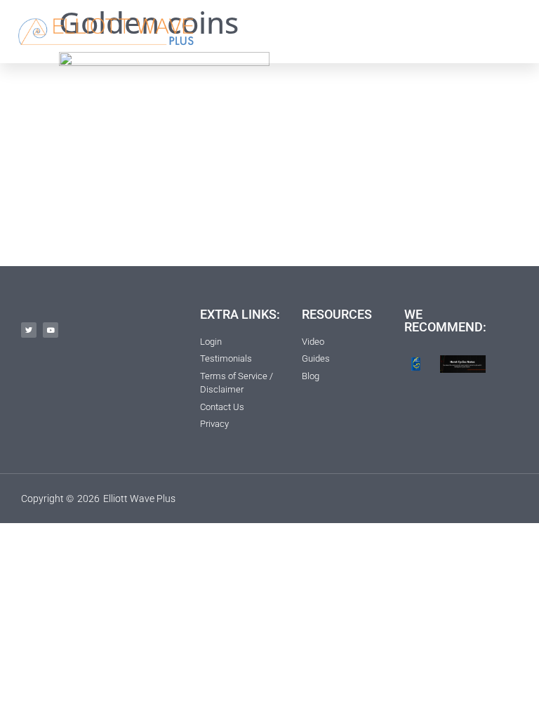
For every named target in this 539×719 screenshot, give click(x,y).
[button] (384, 31)
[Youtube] (50, 330)
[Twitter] (28, 330)
